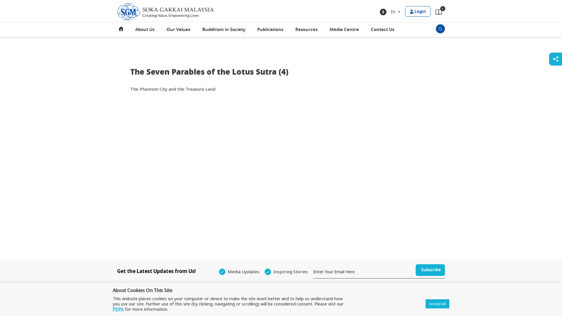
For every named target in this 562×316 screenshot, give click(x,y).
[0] (439, 13)
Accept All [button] (437, 303)
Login (420, 11)
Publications (270, 29)
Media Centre (344, 29)
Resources (306, 29)
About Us (145, 29)
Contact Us (382, 29)
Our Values (178, 29)
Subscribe (431, 270)
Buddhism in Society (223, 29)
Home (121, 29)
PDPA (118, 309)
